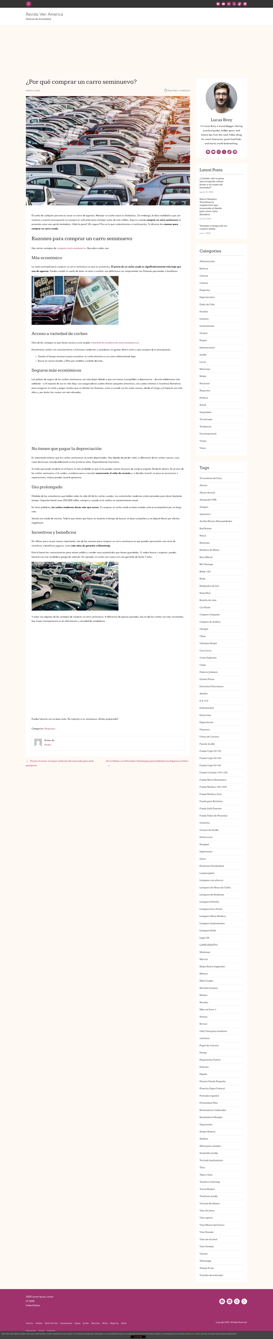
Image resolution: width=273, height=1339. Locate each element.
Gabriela (205, 822)
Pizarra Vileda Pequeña (213, 1081)
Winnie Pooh (207, 1268)
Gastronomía (207, 325)
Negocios (50, 728)
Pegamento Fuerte (210, 1059)
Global (203, 333)
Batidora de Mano (209, 549)
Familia (204, 311)
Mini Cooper (206, 980)
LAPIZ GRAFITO (209, 944)
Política (204, 397)
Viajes (203, 440)
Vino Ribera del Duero (212, 1225)
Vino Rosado (207, 1232)
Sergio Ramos (207, 1131)
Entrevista (205, 715)
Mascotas (205, 369)
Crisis (203, 664)
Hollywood (206, 837)
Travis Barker (207, 1189)
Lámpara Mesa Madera (213, 916)
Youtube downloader (211, 1275)
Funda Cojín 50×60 (210, 765)
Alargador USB (208, 499)
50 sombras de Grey (211, 478)
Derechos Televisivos (211, 686)
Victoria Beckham (210, 1203)
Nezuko (204, 1002)
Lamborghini (207, 873)
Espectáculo (206, 722)
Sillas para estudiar (210, 1146)
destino (204, 693)
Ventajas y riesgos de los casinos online (213, 227)
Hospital (204, 844)
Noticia (203, 1016)
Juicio (203, 858)
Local (203, 362)
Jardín (203, 354)
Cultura (204, 283)
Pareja (203, 1052)
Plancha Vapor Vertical (212, 1088)
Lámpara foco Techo (211, 909)
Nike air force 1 (208, 1009)
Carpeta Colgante (210, 614)
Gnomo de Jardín (209, 830)
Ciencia (204, 275)
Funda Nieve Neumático (213, 779)
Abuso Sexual (207, 492)
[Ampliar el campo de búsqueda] (28, 4)
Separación (206, 1124)
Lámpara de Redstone (212, 894)
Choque (204, 628)
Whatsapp (205, 1260)
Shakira (204, 1138)
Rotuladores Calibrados (213, 1110)
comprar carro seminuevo (71, 248)
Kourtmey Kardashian (212, 865)
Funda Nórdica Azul (211, 794)
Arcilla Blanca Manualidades (216, 521)
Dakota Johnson (209, 672)
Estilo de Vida (207, 304)
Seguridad (205, 412)
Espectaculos (207, 297)
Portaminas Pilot (209, 1102)
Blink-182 (205, 571)
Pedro (47, 744)
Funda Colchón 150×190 (214, 772)
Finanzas (205, 729)
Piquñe (203, 1074)
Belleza (204, 268)
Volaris (203, 1253)
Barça (203, 535)
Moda (203, 376)
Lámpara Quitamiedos (212, 923)
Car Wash (205, 607)
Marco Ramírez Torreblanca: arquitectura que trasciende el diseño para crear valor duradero (211, 207)
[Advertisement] (136, 49)
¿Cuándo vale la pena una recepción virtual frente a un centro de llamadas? (212, 183)
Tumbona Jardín (209, 1196)
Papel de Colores (209, 1045)
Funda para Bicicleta (211, 801)
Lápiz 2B (204, 937)
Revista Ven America (44, 14)
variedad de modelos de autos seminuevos (115, 342)
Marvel (204, 959)
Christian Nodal (208, 643)
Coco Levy (206, 650)
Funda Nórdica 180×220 (213, 786)
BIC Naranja (206, 564)
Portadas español (209, 1095)
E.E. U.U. (204, 700)
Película (204, 1067)
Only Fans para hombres (213, 1031)
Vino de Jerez (207, 1210)
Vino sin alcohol (208, 1239)
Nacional (205, 383)
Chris (202, 636)
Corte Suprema (208, 657)
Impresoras (206, 851)
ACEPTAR (138, 1337)
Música (204, 995)
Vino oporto (206, 1217)
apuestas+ (206, 514)
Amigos (204, 507)
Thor (202, 1167)
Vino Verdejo (207, 1246)
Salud (203, 404)
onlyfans (204, 1038)
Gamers (204, 318)
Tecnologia (206, 419)
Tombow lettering (210, 1181)
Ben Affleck (206, 557)
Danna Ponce (207, 679)
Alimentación (207, 261)
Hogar (203, 340)
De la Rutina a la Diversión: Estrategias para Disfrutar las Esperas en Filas (147, 761)
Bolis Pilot (205, 593)
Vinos (203, 448)
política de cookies (192, 1334)
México (204, 973)
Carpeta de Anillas (210, 621)
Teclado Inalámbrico (211, 1160)
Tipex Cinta (206, 1174)
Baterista (205, 542)
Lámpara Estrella (209, 901)
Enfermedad (207, 707)
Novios (203, 1023)
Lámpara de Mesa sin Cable (215, 887)
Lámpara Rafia (208, 930)
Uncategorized (208, 433)
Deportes (205, 290)
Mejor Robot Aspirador (212, 966)
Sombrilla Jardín (209, 1153)
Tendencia (205, 426)
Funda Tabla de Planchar (214, 815)
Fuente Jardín (207, 743)
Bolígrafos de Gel (209, 586)
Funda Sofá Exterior (211, 808)
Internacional (207, 347)
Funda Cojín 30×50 (210, 751)
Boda (202, 578)
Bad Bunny (206, 528)
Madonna (205, 952)
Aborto (203, 485)
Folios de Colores (209, 736)
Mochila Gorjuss (209, 988)
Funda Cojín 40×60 (210, 758)
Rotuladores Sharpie (211, 1117)
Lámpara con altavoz (211, 880)
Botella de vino (208, 600)
